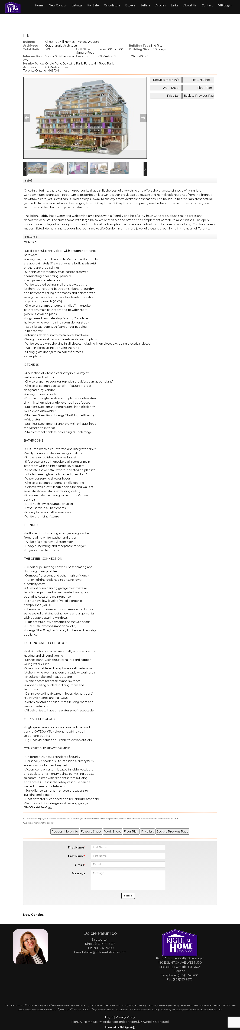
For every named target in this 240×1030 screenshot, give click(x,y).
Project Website (88, 41)
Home (39, 5)
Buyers (130, 5)
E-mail (79, 864)
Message (78, 873)
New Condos (58, 5)
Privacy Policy (125, 1017)
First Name (76, 847)
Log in (109, 1017)
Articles (160, 5)
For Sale (93, 5)
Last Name (76, 856)
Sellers (145, 5)
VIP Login (225, 5)
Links (174, 5)
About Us (189, 5)
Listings (77, 5)
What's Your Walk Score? (36, 807)
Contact (207, 5)
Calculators (112, 5)
